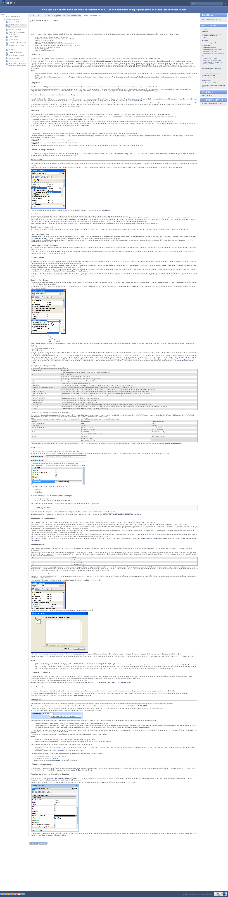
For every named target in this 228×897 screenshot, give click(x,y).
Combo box (83, 219)
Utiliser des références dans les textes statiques (133, 727)
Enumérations (105, 210)
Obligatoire (205, 31)
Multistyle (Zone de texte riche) (16, 46)
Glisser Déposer (14, 37)
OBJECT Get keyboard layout (121, 683)
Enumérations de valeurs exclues (212, 49)
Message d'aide (206, 80)
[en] (5, 894)
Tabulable (204, 38)
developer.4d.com (177, 10)
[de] (9, 894)
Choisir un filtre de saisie (210, 58)
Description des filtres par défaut (212, 60)
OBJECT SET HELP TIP (59, 751)
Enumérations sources (209, 47)
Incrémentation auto (82, 570)
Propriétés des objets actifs (12, 19)
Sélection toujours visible (209, 82)
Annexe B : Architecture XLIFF (71, 727)
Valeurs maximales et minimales (211, 68)
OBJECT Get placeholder (133, 514)
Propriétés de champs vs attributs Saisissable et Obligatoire (211, 34)
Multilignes (12, 49)
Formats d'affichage (15, 29)
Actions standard (14, 39)
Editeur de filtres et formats (128, 286)
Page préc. (33, 843)
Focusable (205, 40)
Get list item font (154, 59)
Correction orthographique (17, 42)
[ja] (19, 894)
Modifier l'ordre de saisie (85, 119)
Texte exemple (206, 65)
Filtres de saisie (206, 56)
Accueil (3, 14)
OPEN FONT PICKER (56, 778)
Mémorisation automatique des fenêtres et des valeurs (17, 64)
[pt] (22, 894)
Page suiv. (42, 843)
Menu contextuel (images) (17, 55)
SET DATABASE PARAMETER (137, 706)
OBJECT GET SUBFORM (173, 443)
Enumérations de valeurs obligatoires (153, 538)
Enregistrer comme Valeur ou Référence (17, 33)
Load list (136, 666)
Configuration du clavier (209, 75)
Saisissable (205, 29)
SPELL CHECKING (162, 693)
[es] (12, 894)
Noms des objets (14, 22)
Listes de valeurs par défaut (211, 73)
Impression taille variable (17, 61)
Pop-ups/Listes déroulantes (67, 219)
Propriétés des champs (120, 77)
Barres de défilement (15, 52)
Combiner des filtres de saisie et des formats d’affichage (213, 63)
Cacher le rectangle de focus (210, 43)
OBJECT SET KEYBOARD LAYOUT (97, 683)
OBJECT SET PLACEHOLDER (113, 514)
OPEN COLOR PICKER (73, 778)
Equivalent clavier (14, 58)
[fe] (15, 894)
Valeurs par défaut (207, 70)
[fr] (2, 894)
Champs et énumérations (210, 51)
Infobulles (100, 724)
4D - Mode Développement (11, 17)
